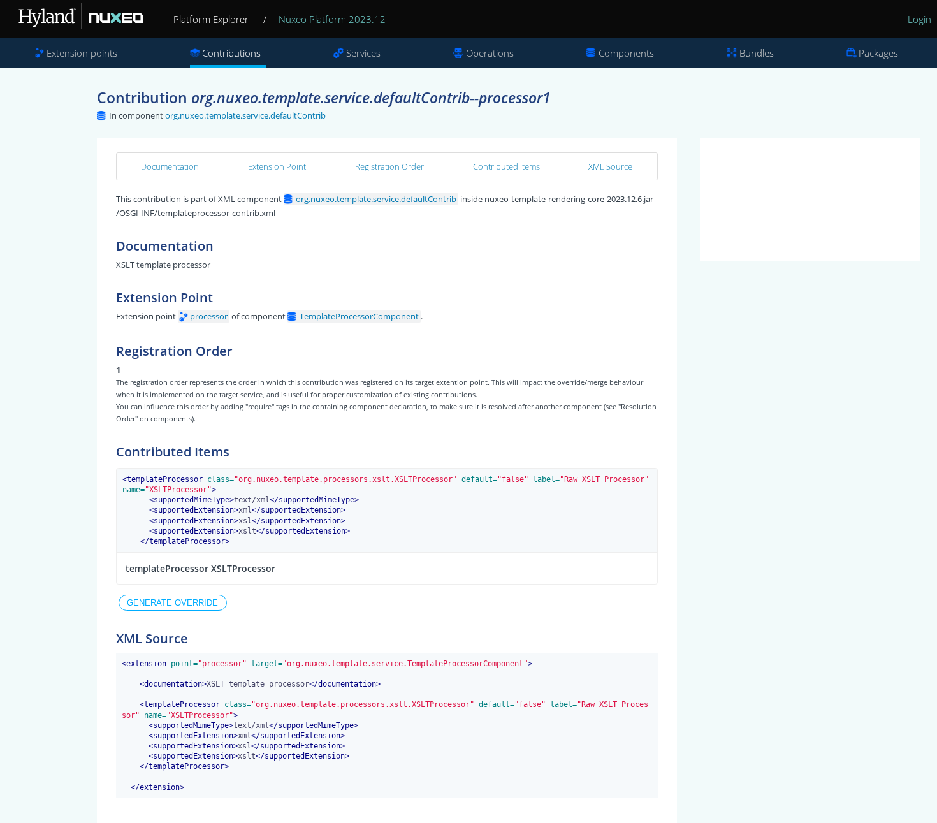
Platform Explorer (211, 19)
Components (626, 53)
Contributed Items (506, 166)
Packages (878, 53)
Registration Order (389, 166)
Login (919, 19)
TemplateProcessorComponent (359, 316)
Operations (490, 53)
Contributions (231, 53)
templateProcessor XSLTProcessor (200, 568)
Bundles (756, 53)
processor (209, 316)
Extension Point (277, 166)
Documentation (170, 166)
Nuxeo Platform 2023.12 (332, 19)
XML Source (610, 166)
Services (363, 53)
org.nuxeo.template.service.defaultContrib (245, 115)
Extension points (82, 53)
